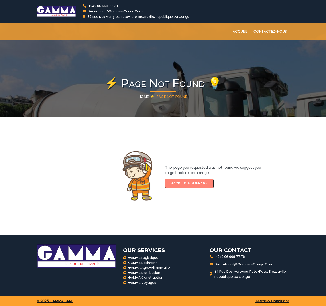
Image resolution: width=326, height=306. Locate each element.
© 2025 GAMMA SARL (55, 301)
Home (143, 96)
